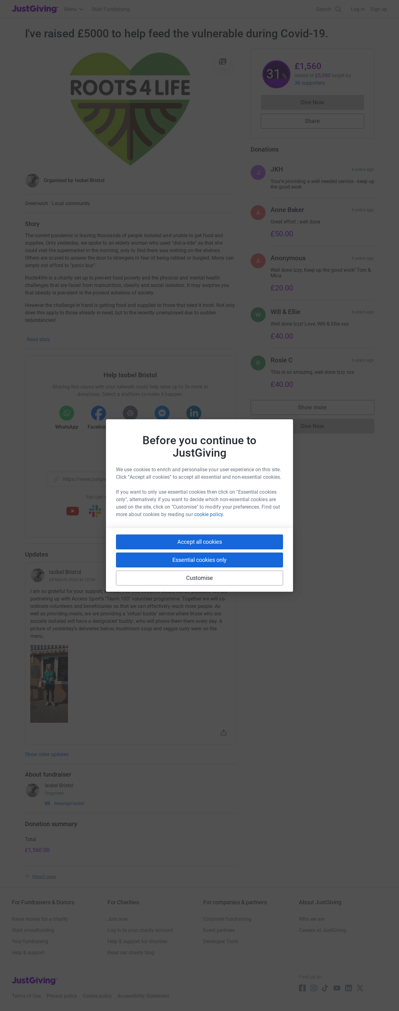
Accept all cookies (199, 541)
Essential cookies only (199, 560)
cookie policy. (209, 514)
